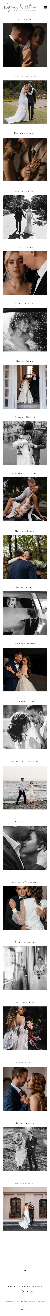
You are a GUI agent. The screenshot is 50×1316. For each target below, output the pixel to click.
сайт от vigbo (25, 1309)
